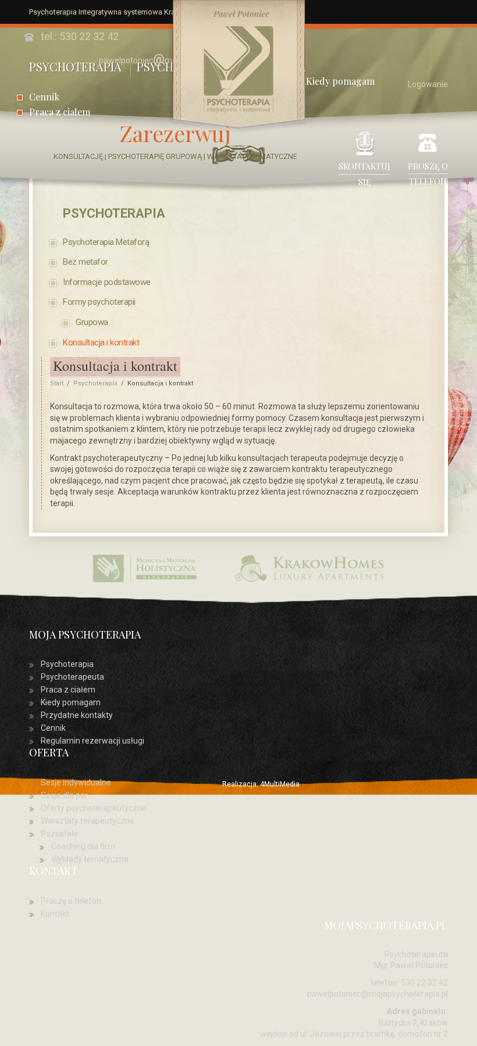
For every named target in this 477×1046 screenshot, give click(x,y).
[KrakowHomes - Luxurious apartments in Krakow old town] (310, 567)
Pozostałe (60, 833)
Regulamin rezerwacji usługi (92, 740)
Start (56, 383)
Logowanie (428, 84)
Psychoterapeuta (72, 676)
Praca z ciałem (59, 112)
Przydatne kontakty (77, 715)
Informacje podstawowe (107, 282)
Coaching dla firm (83, 846)
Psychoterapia (114, 212)
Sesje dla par (64, 795)
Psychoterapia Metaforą (106, 242)
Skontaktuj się (364, 174)
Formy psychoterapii (99, 302)
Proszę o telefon (428, 174)
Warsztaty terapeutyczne (87, 820)
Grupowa (92, 322)
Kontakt (55, 913)
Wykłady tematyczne (90, 859)
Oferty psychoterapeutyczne (94, 808)
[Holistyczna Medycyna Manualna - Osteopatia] (145, 567)
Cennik (44, 97)
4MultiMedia (280, 784)
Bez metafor (85, 262)
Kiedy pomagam (71, 702)
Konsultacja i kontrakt (101, 342)
